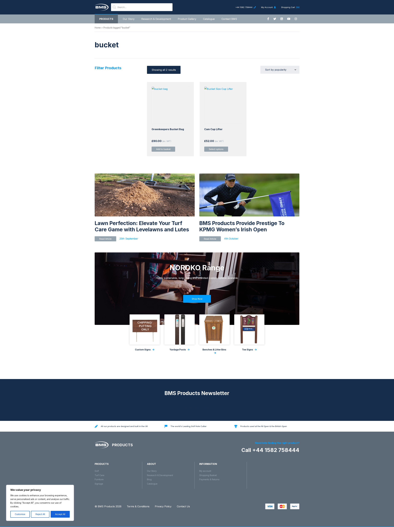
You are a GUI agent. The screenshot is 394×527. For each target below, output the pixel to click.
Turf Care (99, 475)
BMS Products (106, 506)
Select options (216, 149)
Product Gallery (187, 18)
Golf (97, 471)
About (151, 463)
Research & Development (156, 18)
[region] (40, 503)
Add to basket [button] (163, 149)
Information (208, 463)
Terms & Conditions (138, 506)
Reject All (40, 514)
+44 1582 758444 (244, 7)
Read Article (105, 239)
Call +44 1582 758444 (270, 450)
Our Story (129, 18)
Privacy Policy (163, 506)
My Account (267, 7)
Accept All (60, 514)
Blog (149, 479)
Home (98, 27)
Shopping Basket (208, 475)
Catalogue (209, 18)
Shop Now (197, 298)
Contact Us (183, 506)
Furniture (99, 479)
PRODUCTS (122, 445)
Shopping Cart (290, 7)
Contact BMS (229, 18)
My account (205, 471)
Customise (20, 514)
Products (106, 18)
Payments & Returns (209, 479)
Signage (99, 483)
